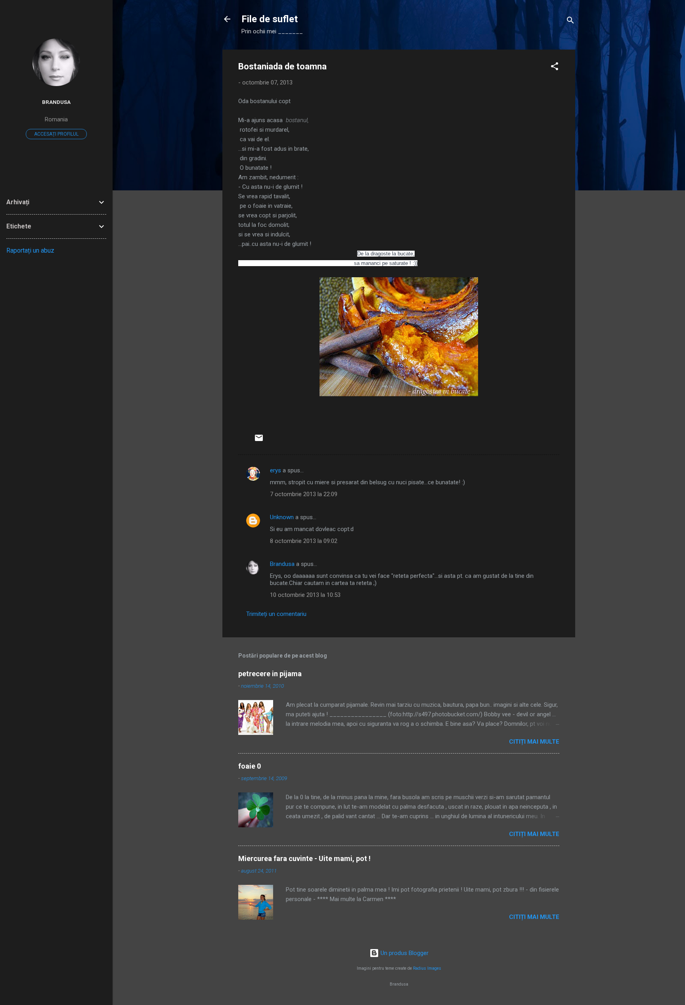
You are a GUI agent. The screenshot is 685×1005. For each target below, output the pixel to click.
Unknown (282, 517)
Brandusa (282, 564)
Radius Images (427, 968)
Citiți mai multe (534, 741)
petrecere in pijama (270, 673)
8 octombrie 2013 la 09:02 (303, 541)
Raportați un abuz (30, 250)
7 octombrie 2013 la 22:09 (303, 494)
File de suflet (269, 19)
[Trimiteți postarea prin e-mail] (259, 440)
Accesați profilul (56, 134)
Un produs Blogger (404, 953)
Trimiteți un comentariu (276, 614)
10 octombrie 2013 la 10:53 (305, 594)
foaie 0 (249, 766)
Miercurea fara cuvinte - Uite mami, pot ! (304, 858)
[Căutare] (570, 22)
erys (275, 470)
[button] (554, 67)
